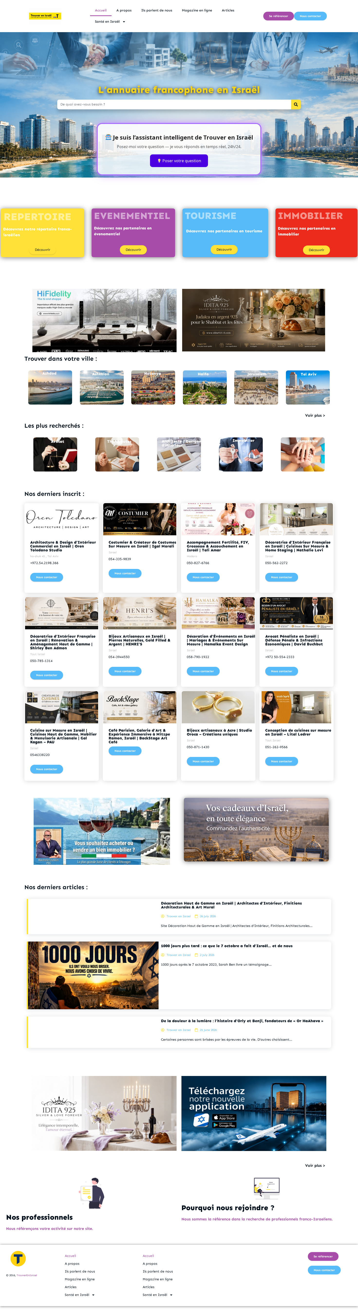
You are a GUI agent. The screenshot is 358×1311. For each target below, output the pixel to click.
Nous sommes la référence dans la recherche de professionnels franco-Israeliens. (257, 1219)
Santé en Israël (107, 21)
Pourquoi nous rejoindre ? (228, 1207)
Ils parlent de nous (156, 10)
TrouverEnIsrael (27, 1275)
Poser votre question (181, 160)
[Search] (296, 104)
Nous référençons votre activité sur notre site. (49, 1228)
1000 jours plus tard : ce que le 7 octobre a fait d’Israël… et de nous (226, 945)
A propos (124, 10)
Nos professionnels (39, 1217)
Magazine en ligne (197, 10)
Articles (228, 10)
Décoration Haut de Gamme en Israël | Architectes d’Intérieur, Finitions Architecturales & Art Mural (231, 905)
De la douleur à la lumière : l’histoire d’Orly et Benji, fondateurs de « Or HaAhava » (242, 1021)
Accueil (101, 10)
